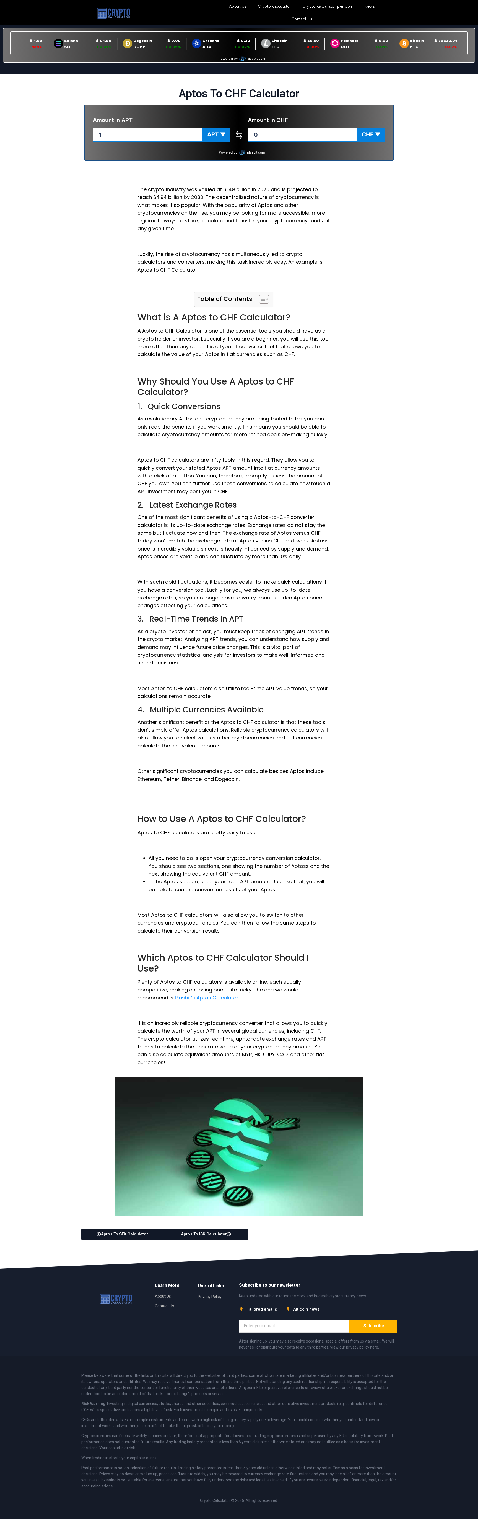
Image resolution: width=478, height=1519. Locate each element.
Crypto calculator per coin (327, 6)
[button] (216, 135)
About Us (238, 6)
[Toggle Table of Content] (261, 299)
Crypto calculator (275, 6)
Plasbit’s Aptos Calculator (206, 997)
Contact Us (302, 19)
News (369, 6)
